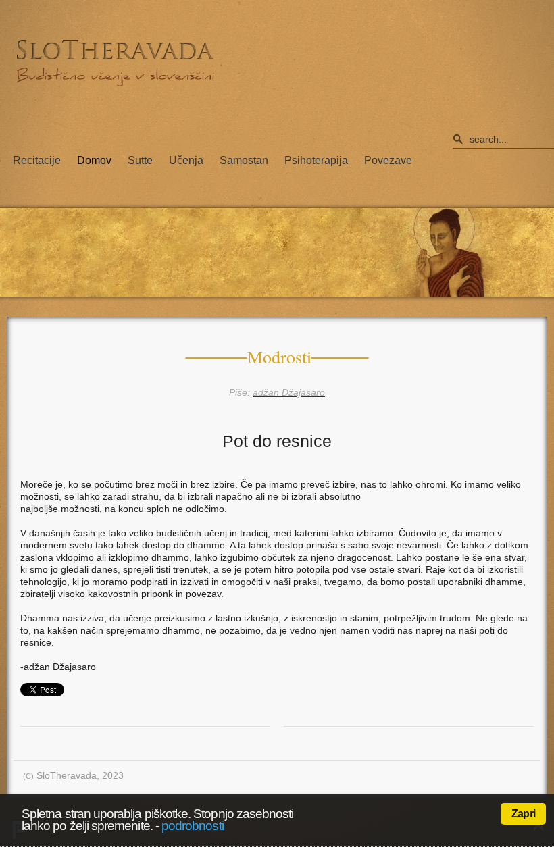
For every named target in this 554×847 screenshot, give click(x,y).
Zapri (523, 813)
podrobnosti (192, 826)
